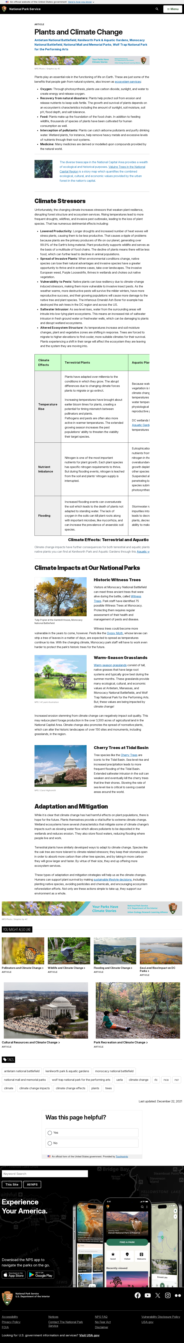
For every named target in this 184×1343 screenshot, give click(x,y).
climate (8, 1088)
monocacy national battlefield (114, 1071)
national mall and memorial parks (25, 1080)
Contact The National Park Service (65, 1324)
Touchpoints (122, 1156)
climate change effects (70, 1088)
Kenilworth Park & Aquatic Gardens (103, 40)
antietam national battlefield (22, 1071)
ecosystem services (128, 81)
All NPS (32, 1184)
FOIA (5, 1327)
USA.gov (147, 1322)
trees (108, 1088)
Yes (55, 1132)
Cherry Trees (129, 755)
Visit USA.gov (89, 1335)
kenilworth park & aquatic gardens (67, 1071)
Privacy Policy (11, 1322)
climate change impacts (34, 1088)
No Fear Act (103, 1322)
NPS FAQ (101, 1317)
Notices (53, 1317)
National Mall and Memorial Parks (87, 44)
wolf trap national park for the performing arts (81, 1080)
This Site (11, 1184)
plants (95, 1088)
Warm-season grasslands (110, 665)
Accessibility (10, 1317)
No (55, 1143)
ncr (177, 1080)
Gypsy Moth (115, 633)
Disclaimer (101, 1327)
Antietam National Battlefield (55, 40)
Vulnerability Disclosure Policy (160, 1317)
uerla (119, 1080)
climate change (138, 1080)
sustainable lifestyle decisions (113, 879)
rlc (156, 1080)
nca (166, 1080)
